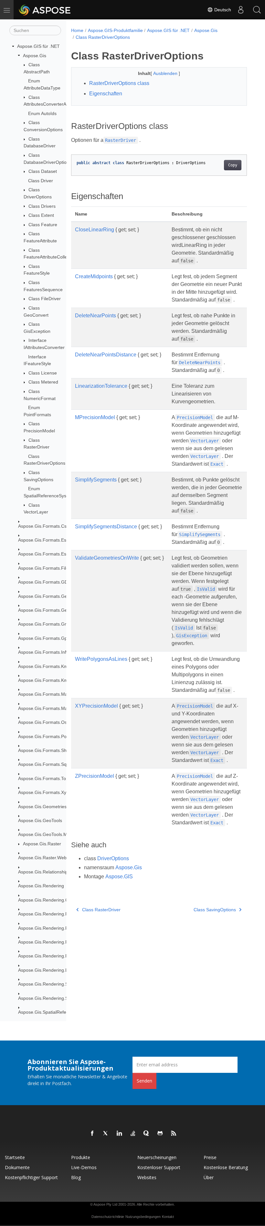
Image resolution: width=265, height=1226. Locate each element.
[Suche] (257, 9)
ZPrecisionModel (94, 776)
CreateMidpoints (94, 276)
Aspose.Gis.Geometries (42, 806)
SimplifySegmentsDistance (106, 526)
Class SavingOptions (215, 909)
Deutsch (222, 9)
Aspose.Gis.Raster (42, 843)
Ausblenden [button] (166, 73)
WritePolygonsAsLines (101, 659)
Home (77, 30)
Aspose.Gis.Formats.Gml (43, 624)
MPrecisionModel (95, 417)
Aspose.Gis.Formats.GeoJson (49, 596)
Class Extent (41, 215)
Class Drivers (42, 206)
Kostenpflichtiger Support (31, 1177)
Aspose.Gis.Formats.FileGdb (47, 568)
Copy (232, 165)
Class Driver (40, 180)
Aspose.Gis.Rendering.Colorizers (52, 900)
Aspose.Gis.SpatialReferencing (49, 1012)
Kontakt (168, 1217)
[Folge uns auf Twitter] (106, 1133)
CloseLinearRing (94, 229)
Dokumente (17, 1167)
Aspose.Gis (34, 55)
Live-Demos (84, 1167)
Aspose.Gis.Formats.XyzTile (47, 792)
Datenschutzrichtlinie (107, 1217)
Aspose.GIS (119, 876)
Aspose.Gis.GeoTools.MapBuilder (52, 834)
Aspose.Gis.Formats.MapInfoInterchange (60, 694)
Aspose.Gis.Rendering (41, 885)
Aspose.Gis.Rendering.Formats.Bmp (55, 913)
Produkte (80, 1157)
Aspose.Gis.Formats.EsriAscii (48, 540)
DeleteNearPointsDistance (105, 354)
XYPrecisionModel (96, 706)
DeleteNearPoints (95, 315)
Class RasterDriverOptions (103, 37)
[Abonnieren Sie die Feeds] (174, 1133)
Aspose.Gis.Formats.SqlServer (49, 764)
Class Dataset (42, 171)
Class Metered (43, 382)
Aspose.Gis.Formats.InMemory (50, 652)
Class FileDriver (44, 298)
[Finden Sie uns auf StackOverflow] (133, 1133)
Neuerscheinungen (156, 1157)
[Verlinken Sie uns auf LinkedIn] (119, 1133)
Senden (144, 1081)
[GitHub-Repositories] (160, 1133)
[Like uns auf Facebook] (92, 1133)
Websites (146, 1177)
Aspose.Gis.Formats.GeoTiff (47, 610)
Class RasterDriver (101, 909)
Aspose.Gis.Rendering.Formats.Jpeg (56, 928)
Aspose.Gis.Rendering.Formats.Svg (54, 955)
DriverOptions (113, 858)
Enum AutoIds (42, 113)
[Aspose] (45, 10)
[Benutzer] (241, 9)
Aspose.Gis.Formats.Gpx (43, 638)
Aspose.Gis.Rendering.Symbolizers (54, 998)
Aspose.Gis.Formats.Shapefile (49, 750)
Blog (76, 1177)
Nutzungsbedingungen (143, 1217)
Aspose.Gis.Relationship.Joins (49, 871)
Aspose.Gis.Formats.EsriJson (48, 553)
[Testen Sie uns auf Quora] (147, 1133)
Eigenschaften (105, 93)
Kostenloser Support (158, 1167)
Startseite (15, 1157)
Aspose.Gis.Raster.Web (42, 857)
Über (209, 1177)
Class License (42, 372)
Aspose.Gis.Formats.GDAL (45, 582)
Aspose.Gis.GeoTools (40, 820)
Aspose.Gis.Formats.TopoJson (49, 778)
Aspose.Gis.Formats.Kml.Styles (50, 680)
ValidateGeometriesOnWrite (107, 558)
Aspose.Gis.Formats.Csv (43, 526)
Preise (210, 1157)
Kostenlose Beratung (226, 1167)
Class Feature (42, 224)
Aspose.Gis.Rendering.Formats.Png (55, 942)
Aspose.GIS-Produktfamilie (115, 30)
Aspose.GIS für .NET (38, 46)
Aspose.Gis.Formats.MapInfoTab (51, 708)
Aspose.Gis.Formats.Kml (43, 666)
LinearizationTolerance (101, 386)
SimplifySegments (96, 479)
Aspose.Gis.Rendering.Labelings (51, 970)
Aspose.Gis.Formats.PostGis (47, 736)
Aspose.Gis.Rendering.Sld (45, 984)
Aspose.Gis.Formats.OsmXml (48, 722)
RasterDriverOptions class (119, 83)
